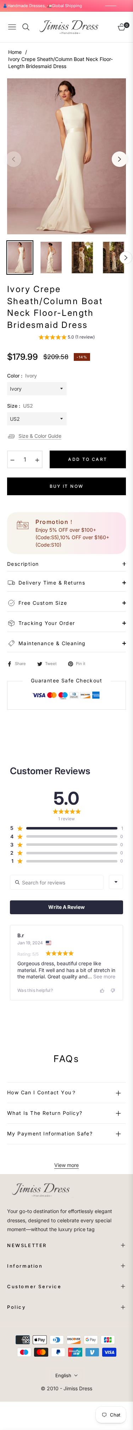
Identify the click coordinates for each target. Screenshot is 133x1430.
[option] (66, 156)
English (63, 1375)
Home (15, 52)
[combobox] (116, 882)
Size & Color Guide (39, 436)
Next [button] (119, 159)
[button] (66, 338)
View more (66, 1165)
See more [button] (103, 976)
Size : (20, 406)
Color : (22, 376)
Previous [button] (13, 159)
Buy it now (67, 486)
